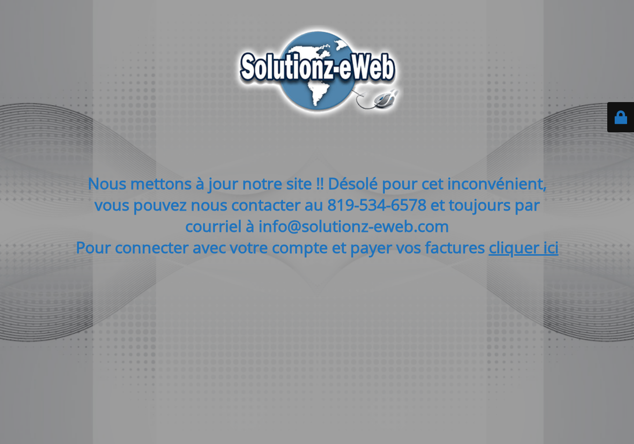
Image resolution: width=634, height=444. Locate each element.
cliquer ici (524, 247)
